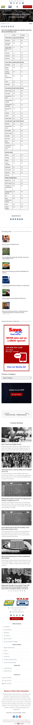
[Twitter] (17, 717)
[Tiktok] (17, 3)
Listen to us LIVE (16, 390)
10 (24, 591)
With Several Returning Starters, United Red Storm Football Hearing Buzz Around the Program (15, 312)
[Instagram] (14, 3)
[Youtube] (23, 3)
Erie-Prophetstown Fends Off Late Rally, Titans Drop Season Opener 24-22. (15, 528)
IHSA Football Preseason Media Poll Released (14, 298)
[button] (17, 7)
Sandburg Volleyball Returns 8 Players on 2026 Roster (16, 285)
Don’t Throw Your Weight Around (10, 244)
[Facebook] (11, 3)
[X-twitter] (20, 3)
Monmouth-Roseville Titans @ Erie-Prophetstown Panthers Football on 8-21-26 (16, 499)
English (21, 723)
